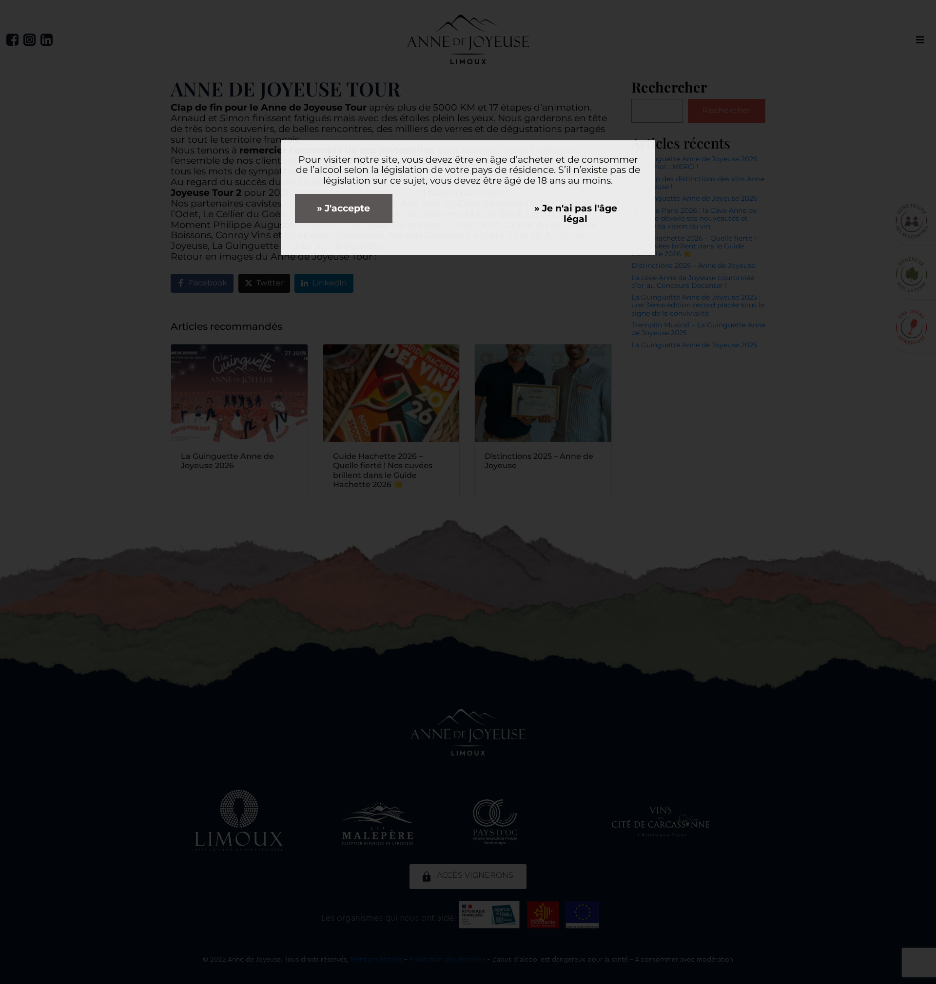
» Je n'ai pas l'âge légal (575, 214)
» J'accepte (343, 208)
